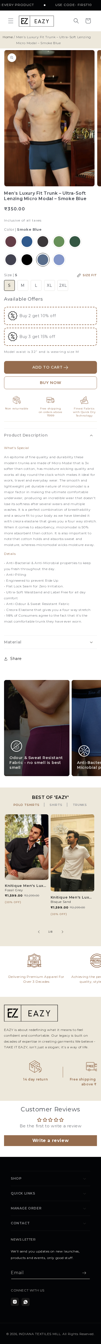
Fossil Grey (14, 890)
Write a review (50, 1140)
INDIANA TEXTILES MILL (40, 1334)
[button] (11, 21)
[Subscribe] (84, 1273)
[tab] (27, 805)
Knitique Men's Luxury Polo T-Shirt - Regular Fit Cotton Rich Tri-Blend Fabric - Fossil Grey (26, 885)
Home (8, 37)
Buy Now (50, 382)
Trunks (80, 805)
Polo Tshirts (26, 805)
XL (49, 285)
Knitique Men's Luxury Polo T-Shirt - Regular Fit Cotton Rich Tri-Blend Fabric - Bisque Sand (72, 897)
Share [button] (16, 658)
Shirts (56, 805)
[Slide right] (62, 932)
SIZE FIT (90, 275)
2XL (63, 285)
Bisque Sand (61, 902)
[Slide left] (39, 932)
